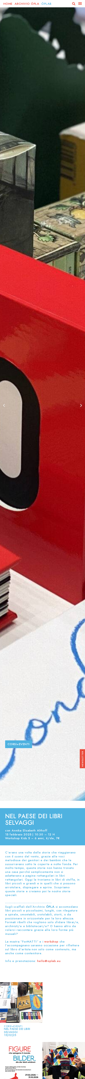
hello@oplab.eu (48, 961)
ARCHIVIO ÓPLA (27, 3)
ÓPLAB (46, 3)
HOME (8, 3)
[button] (74, 4)
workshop (50, 941)
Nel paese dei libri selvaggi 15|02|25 (17, 1032)
